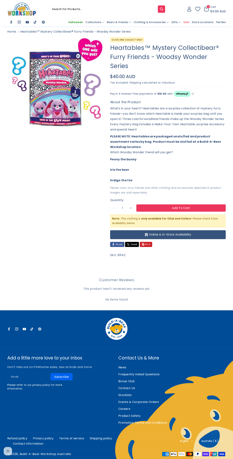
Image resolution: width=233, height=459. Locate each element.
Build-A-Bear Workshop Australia (45, 454)
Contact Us (126, 388)
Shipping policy (101, 438)
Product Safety (129, 416)
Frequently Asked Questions (139, 374)
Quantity (117, 200)
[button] (215, 9)
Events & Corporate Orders (138, 402)
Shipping (135, 82)
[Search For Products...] (161, 9)
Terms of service (71, 438)
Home (11, 31)
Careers (124, 409)
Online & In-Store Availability (170, 234)
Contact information (28, 444)
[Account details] (189, 9)
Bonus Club (126, 381)
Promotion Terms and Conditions (142, 423)
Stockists (125, 395)
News (122, 367)
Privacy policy (43, 438)
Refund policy (17, 438)
